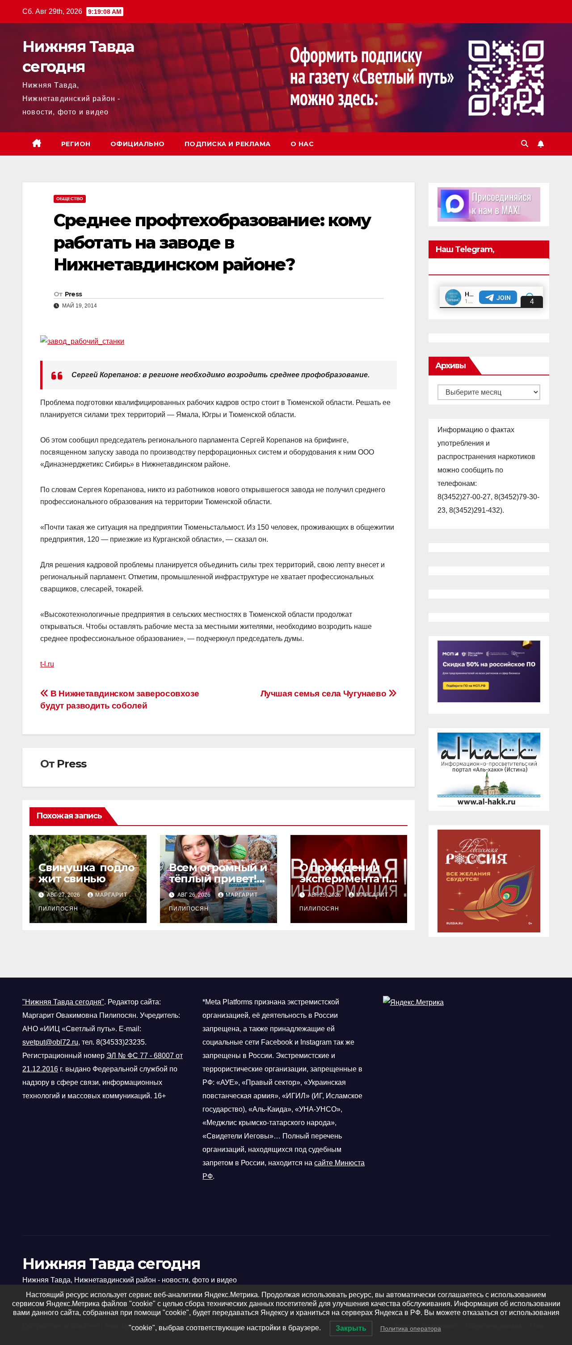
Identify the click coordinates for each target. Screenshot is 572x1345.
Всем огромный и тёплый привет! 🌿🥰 (218, 878)
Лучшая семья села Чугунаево (324, 693)
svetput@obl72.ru (50, 1042)
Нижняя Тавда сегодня (111, 1263)
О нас (302, 144)
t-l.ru (47, 664)
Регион (76, 144)
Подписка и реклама (228, 144)
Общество (69, 198)
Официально (137, 144)
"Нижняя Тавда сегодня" (63, 1002)
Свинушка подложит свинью (86, 873)
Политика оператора (410, 1328)
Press (73, 294)
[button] (524, 144)
